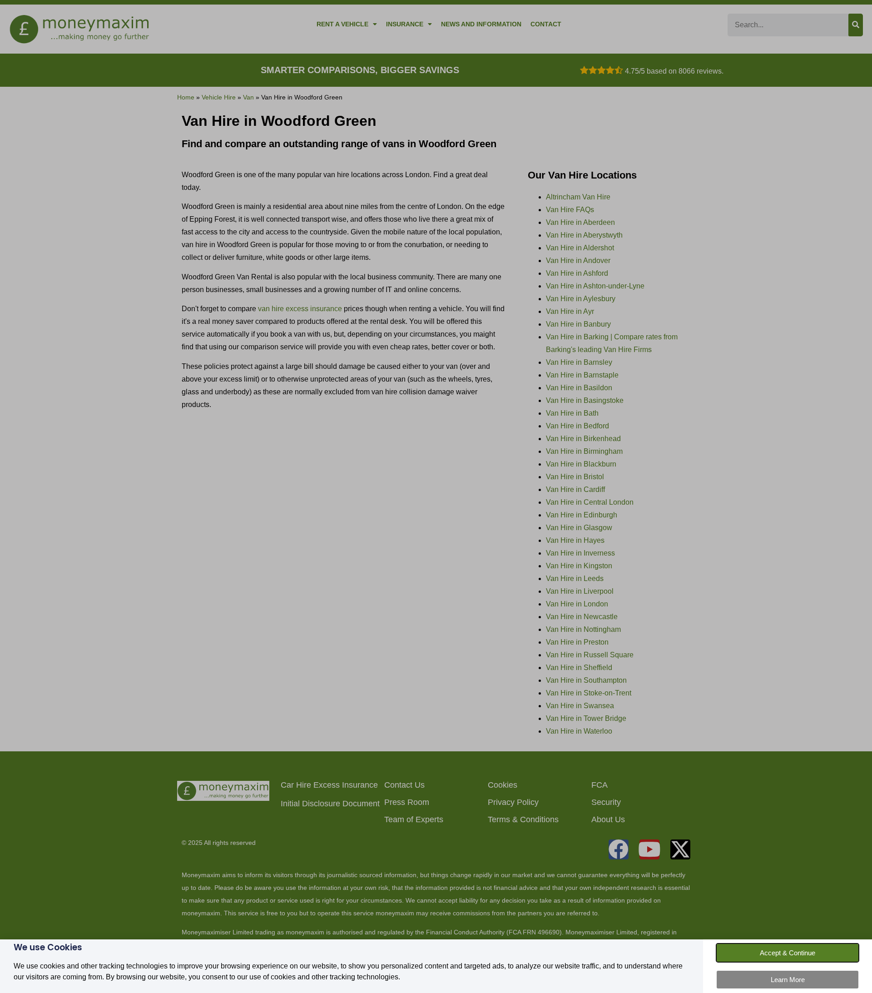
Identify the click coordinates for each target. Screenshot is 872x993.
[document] (436, 496)
